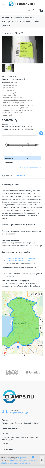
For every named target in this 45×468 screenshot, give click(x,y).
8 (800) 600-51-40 (19, 413)
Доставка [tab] (7, 175)
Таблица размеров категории (29, 168)
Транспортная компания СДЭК (18, 260)
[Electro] (21, 4)
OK (42, 460)
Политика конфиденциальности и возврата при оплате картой (20, 438)
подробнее (21, 457)
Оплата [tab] (21, 175)
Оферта (5, 443)
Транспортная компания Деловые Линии (22, 258)
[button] (29, 10)
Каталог (5, 17)
